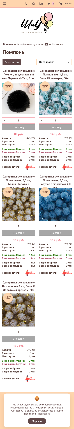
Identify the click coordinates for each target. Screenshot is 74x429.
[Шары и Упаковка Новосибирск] (37, 23)
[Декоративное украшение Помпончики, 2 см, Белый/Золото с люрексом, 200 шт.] (18, 310)
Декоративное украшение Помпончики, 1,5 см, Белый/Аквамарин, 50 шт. (56, 74)
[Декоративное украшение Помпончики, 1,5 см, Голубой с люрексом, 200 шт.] (55, 204)
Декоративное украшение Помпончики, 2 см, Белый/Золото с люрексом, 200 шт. (18, 287)
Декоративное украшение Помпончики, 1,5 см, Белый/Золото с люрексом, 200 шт (19, 181)
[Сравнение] (41, 4)
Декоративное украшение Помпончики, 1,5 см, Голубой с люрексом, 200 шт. (56, 181)
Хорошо (37, 421)
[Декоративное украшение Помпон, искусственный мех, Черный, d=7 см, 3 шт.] (18, 98)
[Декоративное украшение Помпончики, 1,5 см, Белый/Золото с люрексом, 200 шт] (18, 204)
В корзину (18, 127)
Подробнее (44, 413)
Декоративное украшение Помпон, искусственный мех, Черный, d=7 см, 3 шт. (18, 74)
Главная (8, 44)
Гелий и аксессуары (28, 44)
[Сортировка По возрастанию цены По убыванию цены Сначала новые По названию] (54, 62)
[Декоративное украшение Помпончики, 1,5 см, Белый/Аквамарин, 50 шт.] (55, 98)
